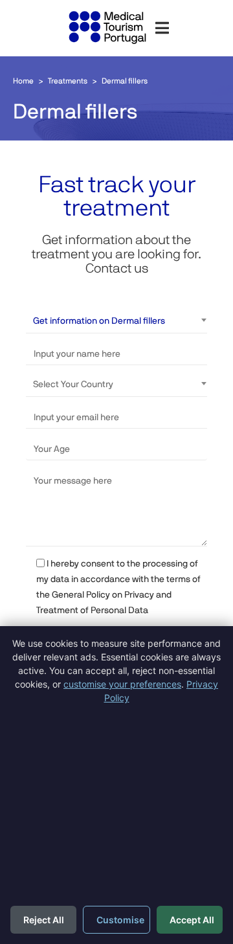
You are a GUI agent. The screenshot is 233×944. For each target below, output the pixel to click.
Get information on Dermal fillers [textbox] (99, 320)
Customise (120, 919)
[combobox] (120, 320)
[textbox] (120, 384)
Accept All (192, 919)
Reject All (43, 919)
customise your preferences (122, 684)
